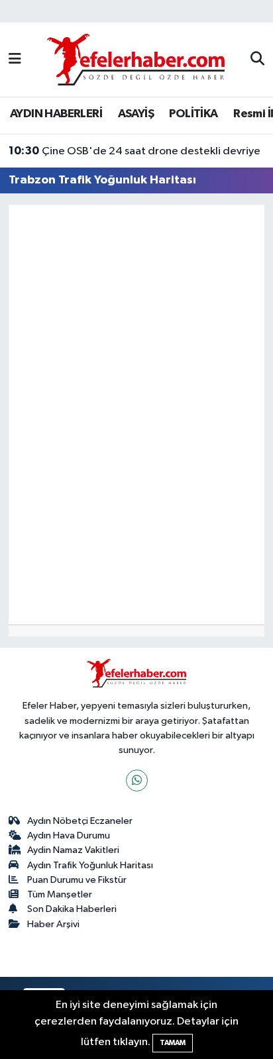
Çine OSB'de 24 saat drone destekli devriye (134, 151)
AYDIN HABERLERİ (56, 114)
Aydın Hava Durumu (68, 835)
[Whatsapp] (137, 780)
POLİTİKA (193, 114)
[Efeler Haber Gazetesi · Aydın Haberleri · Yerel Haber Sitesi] (136, 59)
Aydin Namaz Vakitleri (73, 850)
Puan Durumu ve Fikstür (77, 880)
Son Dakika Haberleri (72, 909)
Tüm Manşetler (59, 894)
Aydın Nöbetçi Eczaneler (80, 821)
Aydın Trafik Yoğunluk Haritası (90, 865)
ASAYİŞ (136, 114)
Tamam (173, 1042)
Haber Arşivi (53, 924)
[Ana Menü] (15, 59)
